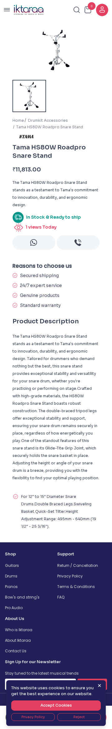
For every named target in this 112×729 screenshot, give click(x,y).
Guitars (12, 565)
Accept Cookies (56, 705)
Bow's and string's (22, 597)
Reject (79, 717)
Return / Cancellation (77, 565)
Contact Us (15, 651)
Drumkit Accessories (48, 120)
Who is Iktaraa (18, 629)
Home (18, 120)
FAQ (60, 597)
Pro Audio (14, 607)
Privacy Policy (70, 576)
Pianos (11, 586)
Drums (11, 576)
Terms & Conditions (76, 586)
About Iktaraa (18, 640)
